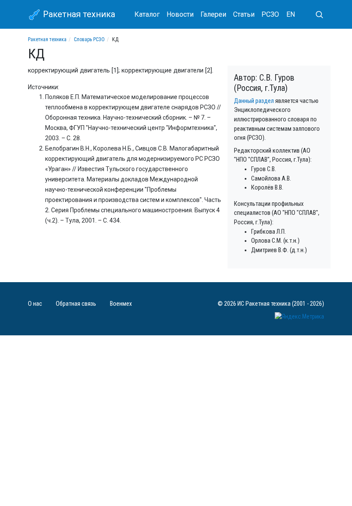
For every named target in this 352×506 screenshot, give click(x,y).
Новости (180, 14)
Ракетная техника (78, 14)
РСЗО (270, 14)
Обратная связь (76, 303)
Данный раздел (254, 101)
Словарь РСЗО (89, 39)
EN (290, 14)
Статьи (244, 14)
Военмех (121, 303)
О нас (35, 303)
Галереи (213, 14)
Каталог (147, 14)
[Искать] (316, 14)
